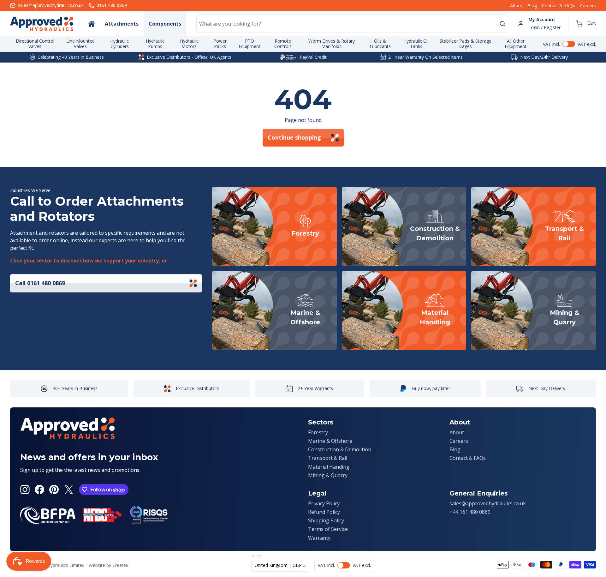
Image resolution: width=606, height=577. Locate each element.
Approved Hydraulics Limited (56, 565)
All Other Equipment (515, 43)
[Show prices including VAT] (569, 44)
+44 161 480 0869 (469, 511)
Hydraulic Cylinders (119, 43)
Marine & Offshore (330, 440)
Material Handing (328, 466)
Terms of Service (328, 529)
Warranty (319, 537)
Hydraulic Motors (189, 43)
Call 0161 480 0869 (40, 283)
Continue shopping (294, 137)
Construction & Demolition (339, 449)
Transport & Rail (327, 457)
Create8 (120, 565)
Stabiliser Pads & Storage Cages (465, 43)
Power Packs (220, 43)
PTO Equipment (249, 43)
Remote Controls (283, 43)
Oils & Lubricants (380, 43)
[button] (586, 24)
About (516, 6)
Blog (532, 6)
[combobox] (352, 24)
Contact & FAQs (558, 6)
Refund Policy (324, 511)
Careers (588, 6)
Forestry (318, 432)
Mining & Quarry (328, 475)
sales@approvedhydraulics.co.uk (487, 503)
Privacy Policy (324, 503)
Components (165, 23)
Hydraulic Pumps (155, 43)
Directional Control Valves (35, 43)
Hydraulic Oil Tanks (416, 43)
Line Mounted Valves (80, 43)
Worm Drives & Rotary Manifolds (331, 43)
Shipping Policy (326, 520)
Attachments (122, 23)
